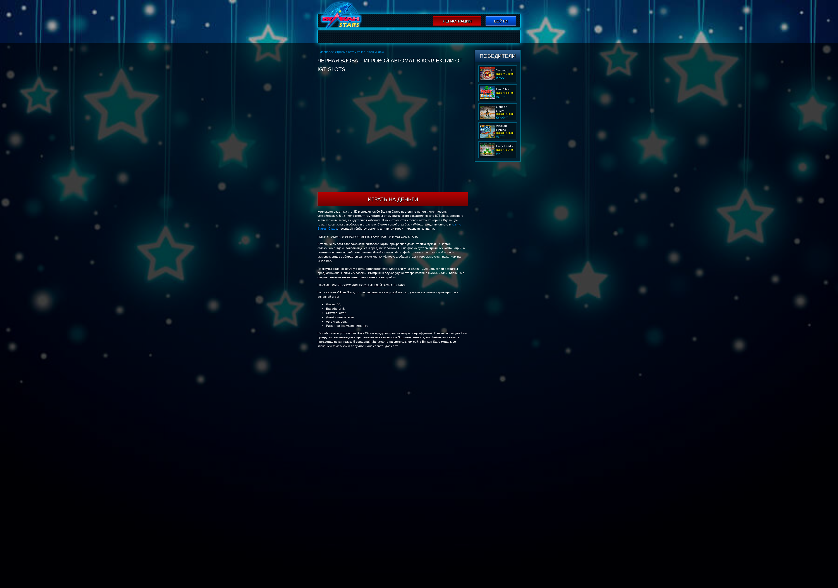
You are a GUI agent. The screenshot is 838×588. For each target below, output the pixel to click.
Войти (501, 21)
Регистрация (457, 21)
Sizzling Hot (504, 70)
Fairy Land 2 (504, 146)
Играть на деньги (393, 199)
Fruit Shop (503, 89)
